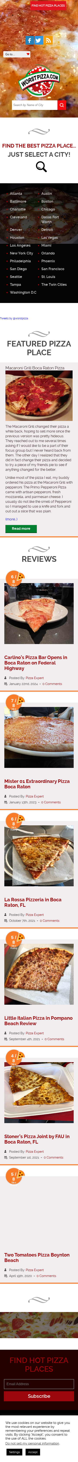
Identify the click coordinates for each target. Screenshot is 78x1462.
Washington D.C (23, 292)
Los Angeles (20, 245)
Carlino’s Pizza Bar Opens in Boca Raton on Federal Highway (35, 663)
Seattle (16, 277)
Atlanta (16, 194)
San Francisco (52, 269)
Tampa (15, 285)
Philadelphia (20, 261)
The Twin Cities (54, 285)
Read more (21, 529)
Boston (47, 201)
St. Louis (48, 277)
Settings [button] (14, 1452)
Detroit (47, 230)
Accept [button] (32, 1452)
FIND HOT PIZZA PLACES (48, 5)
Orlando (48, 253)
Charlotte (18, 209)
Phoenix (48, 261)
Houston (17, 238)
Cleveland (18, 217)
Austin (46, 194)
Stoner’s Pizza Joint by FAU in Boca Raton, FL (37, 1139)
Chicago (48, 209)
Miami (46, 245)
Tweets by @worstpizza (14, 318)
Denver (16, 230)
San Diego (18, 269)
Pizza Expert (35, 678)
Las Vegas (49, 238)
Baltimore (18, 201)
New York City (21, 253)
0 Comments (52, 684)
